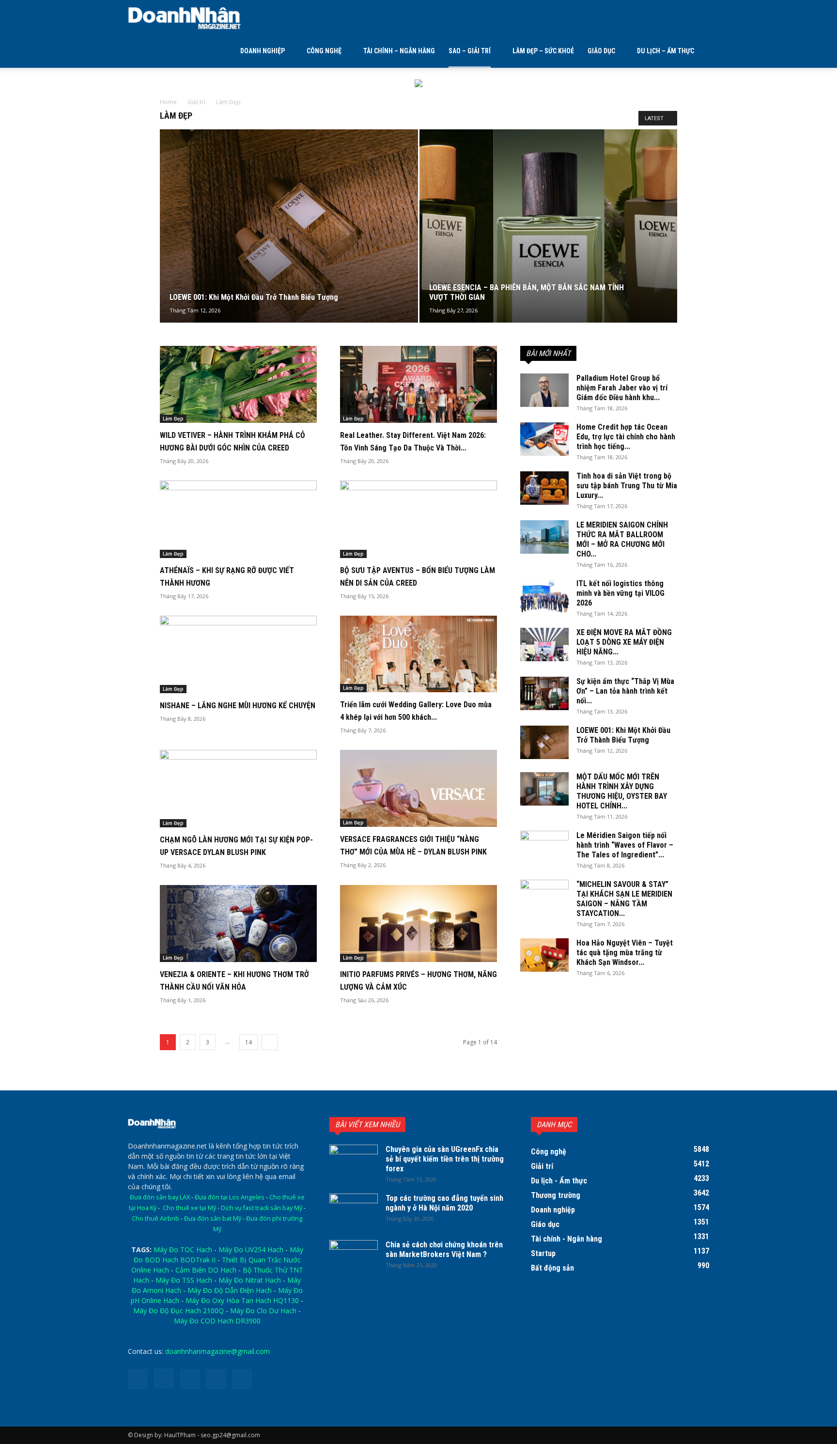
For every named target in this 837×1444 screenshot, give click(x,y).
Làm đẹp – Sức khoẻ (543, 51)
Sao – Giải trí (470, 51)
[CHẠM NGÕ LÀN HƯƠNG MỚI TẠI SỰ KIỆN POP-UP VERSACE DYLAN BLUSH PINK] (238, 788)
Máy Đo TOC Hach (183, 1249)
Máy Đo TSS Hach (183, 1280)
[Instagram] (163, 1378)
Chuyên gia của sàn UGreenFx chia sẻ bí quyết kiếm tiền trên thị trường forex (445, 1159)
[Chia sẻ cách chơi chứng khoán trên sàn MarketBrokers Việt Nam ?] (353, 1257)
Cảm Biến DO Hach (205, 1269)
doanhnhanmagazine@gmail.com (217, 1351)
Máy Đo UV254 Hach (250, 1249)
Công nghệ (324, 51)
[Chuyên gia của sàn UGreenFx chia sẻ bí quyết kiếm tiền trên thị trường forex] (353, 1162)
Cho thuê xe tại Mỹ (189, 1208)
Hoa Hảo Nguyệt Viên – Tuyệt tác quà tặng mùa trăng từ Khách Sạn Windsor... (624, 952)
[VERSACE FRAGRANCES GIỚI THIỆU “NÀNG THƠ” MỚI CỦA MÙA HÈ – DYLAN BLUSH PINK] (418, 788)
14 (248, 1042)
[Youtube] (242, 1379)
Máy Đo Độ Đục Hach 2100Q (178, 1310)
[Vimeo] (216, 1379)
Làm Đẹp (173, 418)
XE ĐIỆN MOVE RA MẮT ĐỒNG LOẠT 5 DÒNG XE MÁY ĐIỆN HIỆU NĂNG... (624, 642)
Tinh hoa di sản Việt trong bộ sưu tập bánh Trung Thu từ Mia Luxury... (626, 485)
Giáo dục (601, 51)
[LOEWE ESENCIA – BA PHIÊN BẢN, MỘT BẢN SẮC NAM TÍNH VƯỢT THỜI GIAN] (548, 241)
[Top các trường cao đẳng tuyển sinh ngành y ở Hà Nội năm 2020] (353, 1210)
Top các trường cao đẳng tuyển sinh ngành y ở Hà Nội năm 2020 (444, 1203)
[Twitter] (190, 1379)
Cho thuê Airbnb (155, 1218)
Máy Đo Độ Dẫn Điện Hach (229, 1290)
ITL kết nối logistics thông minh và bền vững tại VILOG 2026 (620, 593)
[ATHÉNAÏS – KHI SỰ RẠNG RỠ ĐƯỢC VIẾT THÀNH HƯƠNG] (238, 519)
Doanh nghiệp (262, 51)
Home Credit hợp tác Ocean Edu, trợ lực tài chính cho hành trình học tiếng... (625, 436)
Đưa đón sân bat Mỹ (212, 1218)
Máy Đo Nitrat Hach (249, 1280)
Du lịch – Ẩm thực (665, 51)
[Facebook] (137, 1379)
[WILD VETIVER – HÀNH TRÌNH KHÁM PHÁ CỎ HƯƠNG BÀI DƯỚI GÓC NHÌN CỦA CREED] (238, 384)
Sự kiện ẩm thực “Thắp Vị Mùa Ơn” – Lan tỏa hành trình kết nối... (625, 691)
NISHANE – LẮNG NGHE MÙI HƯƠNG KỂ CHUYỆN (237, 705)
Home (168, 102)
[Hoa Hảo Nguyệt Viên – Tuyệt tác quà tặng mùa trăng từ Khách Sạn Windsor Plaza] (544, 955)
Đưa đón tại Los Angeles (229, 1197)
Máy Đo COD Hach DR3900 (217, 1320)
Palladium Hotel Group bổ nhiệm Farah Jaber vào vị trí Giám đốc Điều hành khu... (621, 387)
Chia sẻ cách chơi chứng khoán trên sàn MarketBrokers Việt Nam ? (444, 1249)
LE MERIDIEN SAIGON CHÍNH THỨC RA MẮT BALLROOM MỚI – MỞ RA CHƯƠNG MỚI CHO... (622, 539)
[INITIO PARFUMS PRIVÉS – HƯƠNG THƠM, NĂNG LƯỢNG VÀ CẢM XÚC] (418, 923)
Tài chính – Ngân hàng (399, 51)
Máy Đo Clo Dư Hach (263, 1310)
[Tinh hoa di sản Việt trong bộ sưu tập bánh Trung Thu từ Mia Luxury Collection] (544, 488)
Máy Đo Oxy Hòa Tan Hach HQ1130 (242, 1300)
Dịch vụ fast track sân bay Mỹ (261, 1208)
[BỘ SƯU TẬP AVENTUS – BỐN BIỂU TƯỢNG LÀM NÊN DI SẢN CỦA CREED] (418, 519)
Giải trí (196, 102)
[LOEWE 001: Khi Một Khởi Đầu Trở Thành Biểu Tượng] (289, 241)
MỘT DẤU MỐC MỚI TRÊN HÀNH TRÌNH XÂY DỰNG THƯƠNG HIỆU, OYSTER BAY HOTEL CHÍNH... (621, 791)
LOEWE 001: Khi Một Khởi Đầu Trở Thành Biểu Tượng (623, 735)
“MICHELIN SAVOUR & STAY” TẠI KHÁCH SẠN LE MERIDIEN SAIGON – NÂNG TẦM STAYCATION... (624, 899)
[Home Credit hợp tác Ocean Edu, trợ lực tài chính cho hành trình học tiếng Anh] (544, 439)
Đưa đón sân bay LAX (160, 1197)
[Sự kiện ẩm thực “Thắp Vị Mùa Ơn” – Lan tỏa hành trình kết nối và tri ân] (544, 693)
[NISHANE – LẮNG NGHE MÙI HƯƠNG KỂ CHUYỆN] (238, 654)
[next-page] (270, 1042)
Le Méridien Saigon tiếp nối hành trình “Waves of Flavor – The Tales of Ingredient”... (624, 845)
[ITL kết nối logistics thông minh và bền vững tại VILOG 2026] (544, 595)
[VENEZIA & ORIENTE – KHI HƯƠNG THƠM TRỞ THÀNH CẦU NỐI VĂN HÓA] (238, 923)
